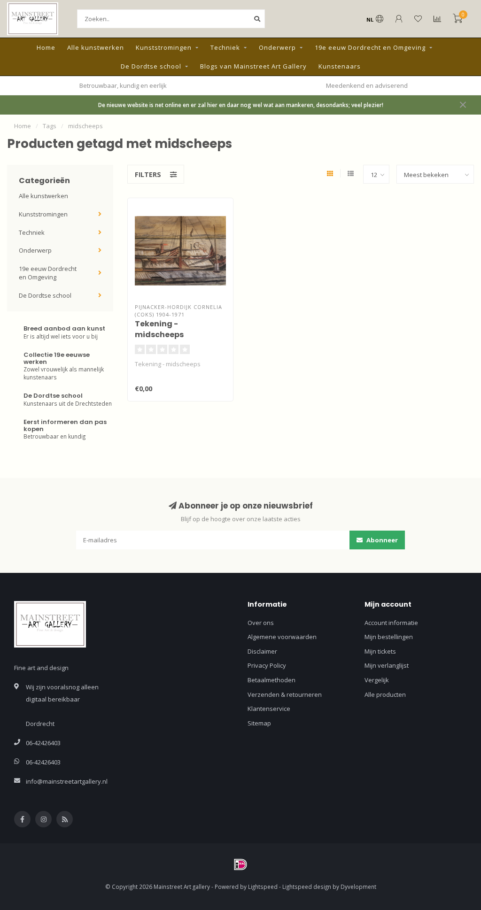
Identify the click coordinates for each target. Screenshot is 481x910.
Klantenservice (269, 708)
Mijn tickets (380, 651)
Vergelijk (377, 680)
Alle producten (385, 694)
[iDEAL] (240, 864)
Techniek (225, 47)
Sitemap (259, 723)
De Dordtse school (151, 66)
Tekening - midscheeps (159, 329)
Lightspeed (263, 886)
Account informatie (391, 622)
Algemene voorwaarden (282, 636)
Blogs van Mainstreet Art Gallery (253, 66)
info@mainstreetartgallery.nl (67, 781)
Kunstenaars (339, 66)
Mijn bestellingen (389, 636)
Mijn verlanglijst (387, 665)
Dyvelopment (358, 886)
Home (46, 47)
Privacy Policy (267, 665)
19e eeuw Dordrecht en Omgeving (370, 47)
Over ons (261, 622)
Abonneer (381, 540)
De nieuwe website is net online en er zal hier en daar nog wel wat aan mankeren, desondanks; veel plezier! (240, 104)
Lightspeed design (306, 886)
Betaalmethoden (271, 680)
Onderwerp (277, 47)
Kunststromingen (164, 47)
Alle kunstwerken (95, 47)
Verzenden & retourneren (285, 694)
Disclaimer (262, 651)
